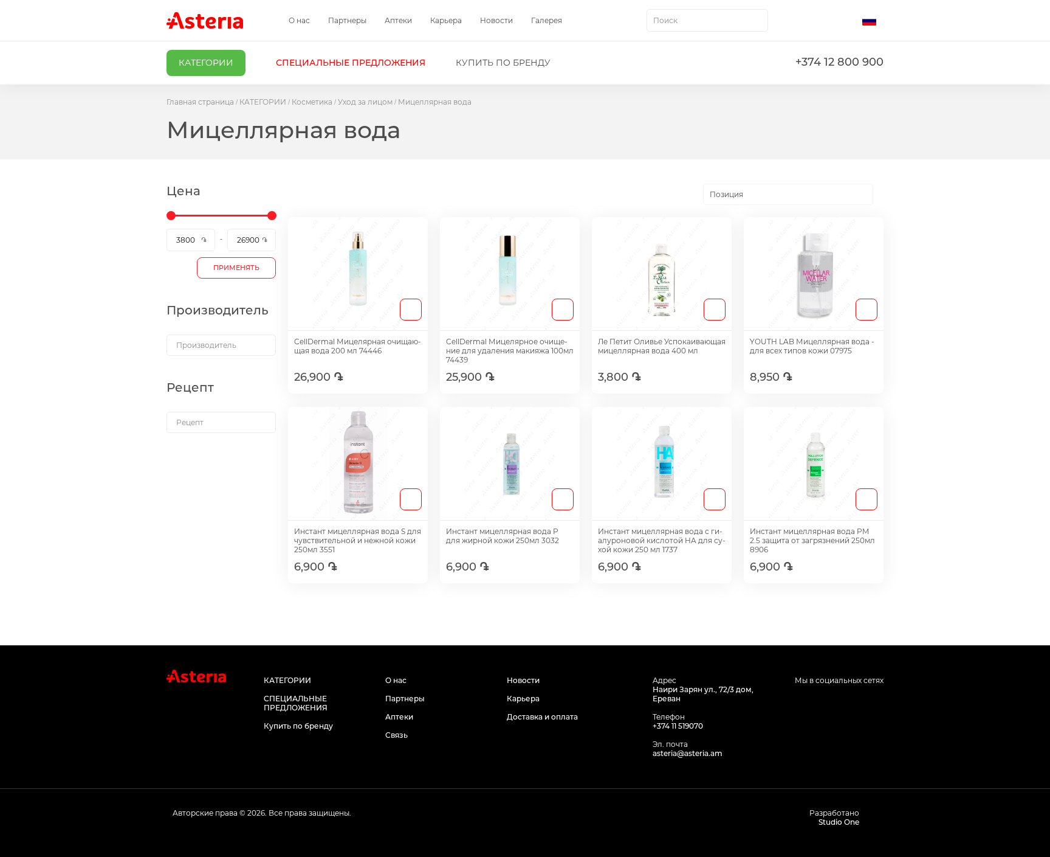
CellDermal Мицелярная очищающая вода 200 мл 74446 (357, 346)
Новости (496, 20)
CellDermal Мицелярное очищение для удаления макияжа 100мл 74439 (510, 350)
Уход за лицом (365, 101)
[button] (873, 21)
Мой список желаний (821, 21)
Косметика (312, 101)
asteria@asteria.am (687, 753)
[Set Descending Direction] (884, 194)
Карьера (446, 20)
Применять (236, 267)
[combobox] (707, 20)
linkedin (876, 703)
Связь (396, 735)
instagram (848, 703)
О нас (299, 20)
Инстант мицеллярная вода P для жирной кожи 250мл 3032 (502, 536)
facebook (821, 703)
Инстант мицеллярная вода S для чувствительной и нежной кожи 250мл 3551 (357, 540)
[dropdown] (221, 345)
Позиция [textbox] (726, 194)
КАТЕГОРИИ (262, 101)
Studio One (838, 822)
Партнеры (347, 20)
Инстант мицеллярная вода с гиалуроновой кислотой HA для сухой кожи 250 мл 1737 (662, 540)
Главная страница (200, 101)
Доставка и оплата (542, 716)
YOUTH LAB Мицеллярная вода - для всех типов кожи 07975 (812, 346)
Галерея (546, 20)
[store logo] (204, 20)
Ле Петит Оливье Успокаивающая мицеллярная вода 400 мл (662, 346)
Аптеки (398, 20)
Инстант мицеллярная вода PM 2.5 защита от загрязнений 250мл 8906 (812, 540)
